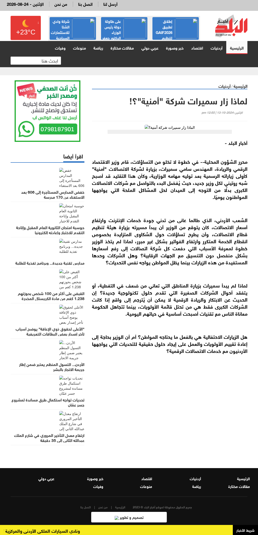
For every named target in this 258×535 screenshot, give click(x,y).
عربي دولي (149, 47)
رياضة (98, 47)
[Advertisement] (169, 407)
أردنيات (216, 47)
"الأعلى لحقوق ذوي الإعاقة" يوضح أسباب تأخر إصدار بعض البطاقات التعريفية (50, 331)
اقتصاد (197, 47)
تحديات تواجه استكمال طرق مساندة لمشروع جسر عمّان (48, 402)
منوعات (79, 47)
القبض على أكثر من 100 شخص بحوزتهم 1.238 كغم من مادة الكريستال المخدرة (51, 296)
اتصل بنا (85, 4)
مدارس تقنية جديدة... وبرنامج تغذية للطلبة (49, 262)
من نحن (60, 4)
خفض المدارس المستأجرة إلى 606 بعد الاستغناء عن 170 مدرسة (52, 194)
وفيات (60, 47)
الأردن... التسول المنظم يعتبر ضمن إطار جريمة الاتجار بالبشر (51, 366)
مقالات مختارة (122, 47)
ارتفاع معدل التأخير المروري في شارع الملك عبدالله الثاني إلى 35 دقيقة (49, 437)
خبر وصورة (175, 47)
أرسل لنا (110, 4)
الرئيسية (237, 47)
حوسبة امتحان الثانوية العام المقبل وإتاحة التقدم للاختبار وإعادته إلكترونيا (50, 230)
